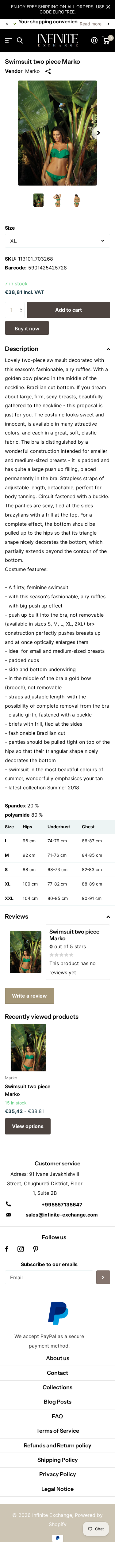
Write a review (29, 996)
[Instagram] (20, 1249)
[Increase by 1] (22, 304)
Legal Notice (57, 1489)
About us (57, 1358)
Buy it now (27, 328)
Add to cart (68, 310)
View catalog (8, 40)
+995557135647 (61, 1205)
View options (28, 1126)
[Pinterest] (35, 1249)
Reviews (16, 916)
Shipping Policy (57, 1460)
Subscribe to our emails (49, 1264)
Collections (57, 1387)
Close (108, 6)
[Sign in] (94, 40)
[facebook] (6, 1249)
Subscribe (103, 1277)
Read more (91, 23)
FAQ (57, 1416)
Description (21, 348)
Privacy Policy (57, 1474)
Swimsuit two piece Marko (27, 1090)
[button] (6, 24)
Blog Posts (57, 1401)
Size (10, 228)
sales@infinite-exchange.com (62, 1215)
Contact (57, 1373)
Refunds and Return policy (57, 1445)
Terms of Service (57, 1430)
